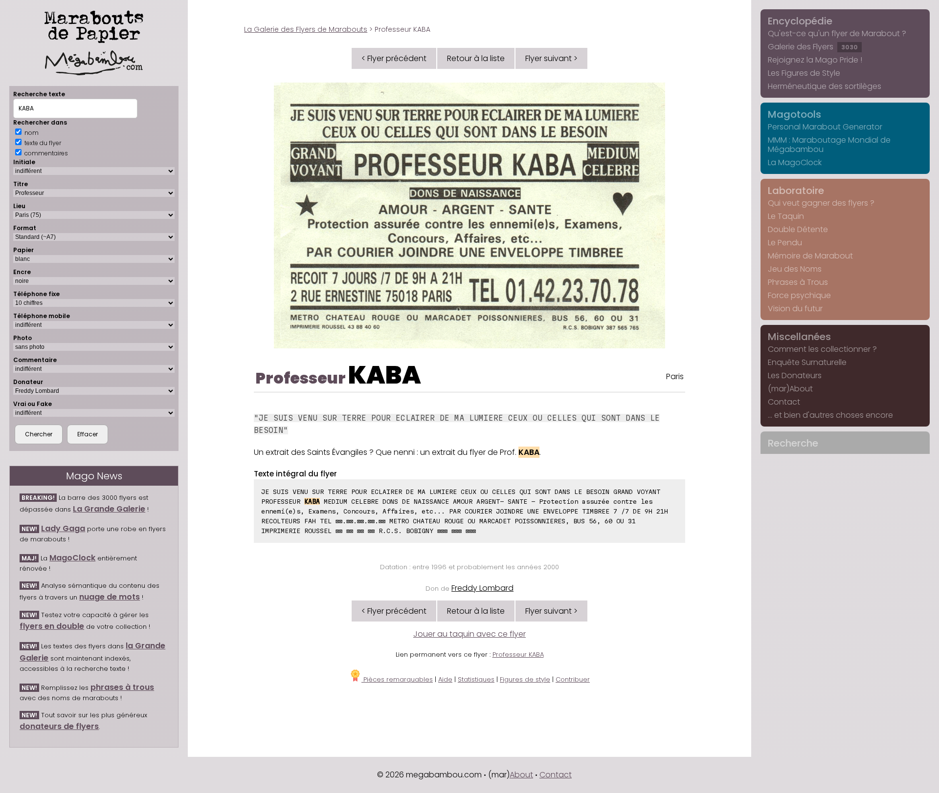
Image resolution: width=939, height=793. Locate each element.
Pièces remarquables (397, 679)
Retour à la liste (476, 58)
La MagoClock (795, 162)
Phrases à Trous (798, 282)
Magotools (794, 114)
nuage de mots (109, 596)
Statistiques (476, 679)
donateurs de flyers (59, 726)
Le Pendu (785, 242)
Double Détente (798, 229)
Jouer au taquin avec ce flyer (469, 634)
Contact (784, 401)
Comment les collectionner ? (822, 349)
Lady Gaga (63, 528)
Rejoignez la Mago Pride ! (815, 59)
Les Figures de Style (804, 73)
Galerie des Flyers (813, 46)
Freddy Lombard (482, 588)
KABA (384, 375)
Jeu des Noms (795, 269)
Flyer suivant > (551, 58)
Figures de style (525, 679)
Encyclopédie (800, 21)
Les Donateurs (795, 375)
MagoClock (72, 557)
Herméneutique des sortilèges (824, 86)
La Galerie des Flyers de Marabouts (305, 29)
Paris (675, 376)
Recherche (793, 443)
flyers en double (52, 626)
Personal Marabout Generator (825, 126)
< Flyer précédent (393, 58)
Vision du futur (795, 308)
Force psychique (799, 295)
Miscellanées (799, 336)
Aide (445, 679)
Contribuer (573, 679)
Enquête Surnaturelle (807, 362)
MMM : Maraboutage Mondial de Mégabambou (829, 144)
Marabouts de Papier (94, 24)
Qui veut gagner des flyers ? (821, 203)
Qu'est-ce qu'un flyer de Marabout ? (837, 33)
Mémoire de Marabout (810, 255)
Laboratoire (796, 190)
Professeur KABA (518, 654)
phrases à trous (122, 687)
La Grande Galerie (109, 508)
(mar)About (790, 388)
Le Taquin (786, 216)
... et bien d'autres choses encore (830, 415)
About (521, 774)
